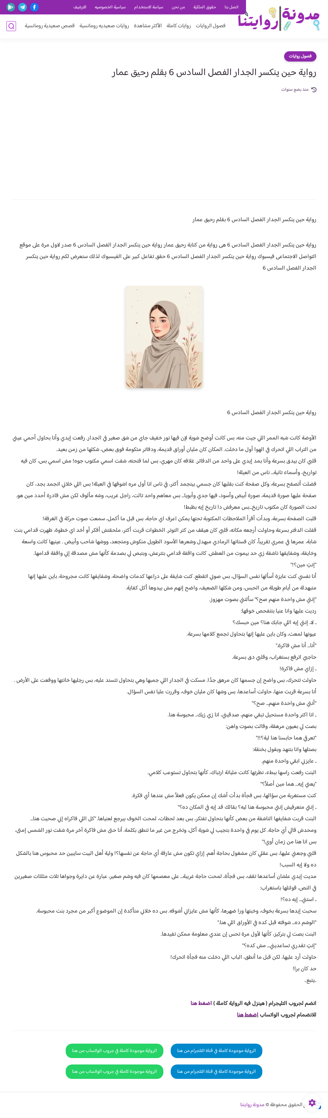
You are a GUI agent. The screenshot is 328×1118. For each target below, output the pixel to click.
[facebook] (34, 7)
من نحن (178, 7)
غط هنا (198, 1003)
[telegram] (22, 7)
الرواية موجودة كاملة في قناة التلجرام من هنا (216, 1051)
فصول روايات (300, 56)
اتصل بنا (232, 7)
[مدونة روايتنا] (278, 18)
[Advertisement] (164, 142)
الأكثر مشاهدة (148, 26)
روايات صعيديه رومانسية (104, 26)
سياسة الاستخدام (148, 7)
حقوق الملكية (204, 7)
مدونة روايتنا (252, 1105)
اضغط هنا (247, 1015)
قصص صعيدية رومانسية (50, 26)
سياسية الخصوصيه (110, 7)
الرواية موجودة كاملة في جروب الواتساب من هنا (114, 1051)
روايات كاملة (179, 26)
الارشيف (79, 7)
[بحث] (11, 26)
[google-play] (10, 7)
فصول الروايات (211, 26)
